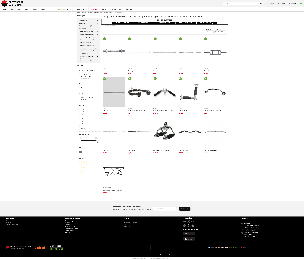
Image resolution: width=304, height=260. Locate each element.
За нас (8, 221)
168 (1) (82, 121)
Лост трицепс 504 (184, 110)
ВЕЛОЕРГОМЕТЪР (143, 23)
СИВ (80, 152)
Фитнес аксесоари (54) (86, 60)
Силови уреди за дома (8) (87, 37)
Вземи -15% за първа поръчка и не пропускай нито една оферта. (132, 207)
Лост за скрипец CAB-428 (212, 110)
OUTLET (104, 9)
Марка (81, 93)
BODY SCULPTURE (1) (87, 97)
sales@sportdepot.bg (250, 230)
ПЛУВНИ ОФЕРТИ (116, 9)
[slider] (80, 141)
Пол (80, 84)
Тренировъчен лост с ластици (112, 190)
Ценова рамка (84, 134)
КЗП (125, 224)
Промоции (94, 9)
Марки (43, 9)
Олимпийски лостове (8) (88, 50)
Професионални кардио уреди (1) (86, 57)
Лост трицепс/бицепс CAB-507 (163, 110)
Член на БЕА (127, 226)
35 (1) (82, 114)
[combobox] (243, 3)
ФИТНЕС (90, 12)
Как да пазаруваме (70, 221)
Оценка (81, 158)
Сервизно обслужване (71, 228)
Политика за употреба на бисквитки (168, 254)
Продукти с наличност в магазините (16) (87, 77)
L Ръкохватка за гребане (161, 150)
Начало (4, 9)
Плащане (67, 224)
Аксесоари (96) (83, 28)
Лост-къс (105, 71)
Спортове (34, 9)
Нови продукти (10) (86, 74)
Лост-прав (131, 71)
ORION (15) (84, 99)
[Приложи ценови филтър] (96, 138)
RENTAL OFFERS (131, 9)
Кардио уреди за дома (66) (87, 34)
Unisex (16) (84, 87)
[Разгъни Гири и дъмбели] (97, 42)
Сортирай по (217, 29)
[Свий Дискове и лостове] (97, 45)
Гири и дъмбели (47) (85, 42)
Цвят (81, 147)
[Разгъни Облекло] (97, 20)
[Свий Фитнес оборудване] (97, 31)
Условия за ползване (154, 254)
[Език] (301, 3)
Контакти (8, 222)
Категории (81, 16)
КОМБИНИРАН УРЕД (206, 23)
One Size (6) (84, 128)
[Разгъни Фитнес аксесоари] (97, 60)
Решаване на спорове (130, 222)
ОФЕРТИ (64, 9)
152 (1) (82, 118)
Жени (19, 9)
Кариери (67, 232)
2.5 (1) (82, 109)
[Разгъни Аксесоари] (97, 28)
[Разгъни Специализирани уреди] (97, 39)
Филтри (80, 65)
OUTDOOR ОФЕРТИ (80, 9)
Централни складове (12, 224)
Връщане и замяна (70, 226)
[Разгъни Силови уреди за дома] (97, 37)
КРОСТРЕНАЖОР (164, 23)
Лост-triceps (208, 71)
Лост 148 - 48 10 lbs (210, 150)
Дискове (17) (85, 53)
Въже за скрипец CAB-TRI (136, 110)
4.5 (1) (82, 111)
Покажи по (210, 29)
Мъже (12, 9)
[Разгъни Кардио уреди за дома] (97, 34)
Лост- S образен (184, 71)
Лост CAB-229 (183, 150)
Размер (81, 105)
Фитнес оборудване (98, 12)
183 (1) (82, 123)
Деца (26, 9)
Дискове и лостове (108, 12)
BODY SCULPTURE (108, 187)
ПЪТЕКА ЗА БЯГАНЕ (122, 23)
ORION (104, 68)
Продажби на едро (70, 230)
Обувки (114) (82, 23)
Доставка (67, 222)
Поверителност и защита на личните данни (137, 254)
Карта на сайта (128, 221)
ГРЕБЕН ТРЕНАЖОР (185, 23)
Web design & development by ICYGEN (161, 258)
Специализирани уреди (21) (87, 39)
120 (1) (82, 116)
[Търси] (261, 3)
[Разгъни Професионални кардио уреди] (97, 56)
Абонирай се (185, 208)
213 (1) (82, 126)
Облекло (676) (83, 20)
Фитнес (51, 9)
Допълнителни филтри (87, 70)
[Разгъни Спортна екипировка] (97, 26)
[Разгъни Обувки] (97, 23)
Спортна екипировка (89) (85, 26)
